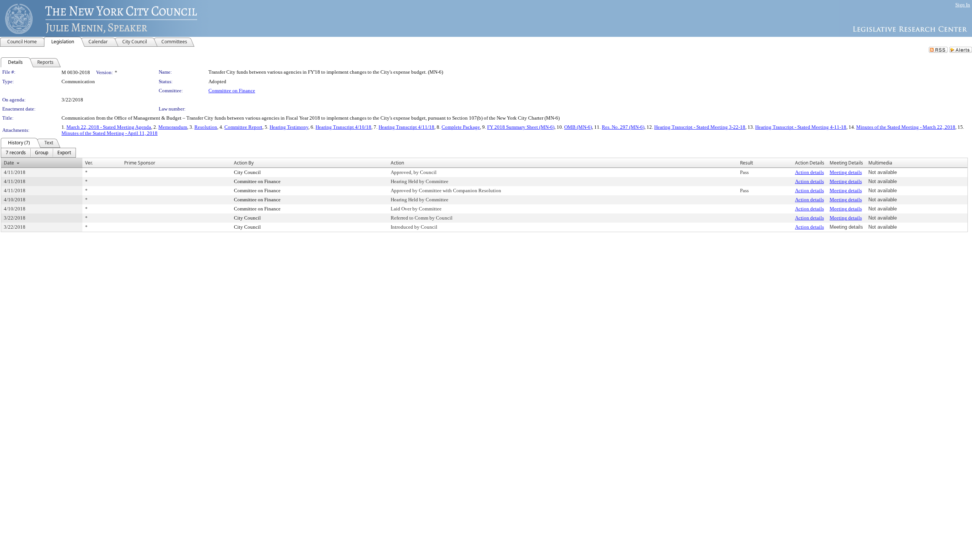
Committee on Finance (231, 90)
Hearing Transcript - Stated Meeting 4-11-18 (800, 127)
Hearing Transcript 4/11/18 (406, 127)
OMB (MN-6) (578, 127)
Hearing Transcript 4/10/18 (343, 127)
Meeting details (846, 172)
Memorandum (172, 127)
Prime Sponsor (139, 163)
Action (397, 163)
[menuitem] (15, 152)
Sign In (962, 5)
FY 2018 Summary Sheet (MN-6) (520, 127)
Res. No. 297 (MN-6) (623, 127)
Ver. (89, 163)
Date (9, 163)
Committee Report (243, 127)
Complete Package (461, 127)
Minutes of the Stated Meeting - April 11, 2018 (110, 133)
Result (746, 163)
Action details (809, 172)
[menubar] (38, 153)
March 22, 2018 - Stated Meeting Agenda (108, 127)
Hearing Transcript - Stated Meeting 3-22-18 (699, 127)
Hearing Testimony (289, 127)
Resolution (205, 127)
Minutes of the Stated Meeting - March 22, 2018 (905, 127)
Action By (244, 163)
